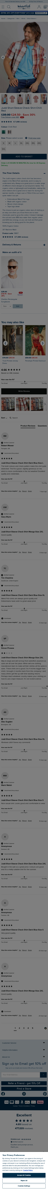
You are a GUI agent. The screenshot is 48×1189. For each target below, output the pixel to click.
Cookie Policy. (28, 1170)
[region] (24, 1170)
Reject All (24, 1181)
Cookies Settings (24, 1186)
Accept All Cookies (24, 1175)
